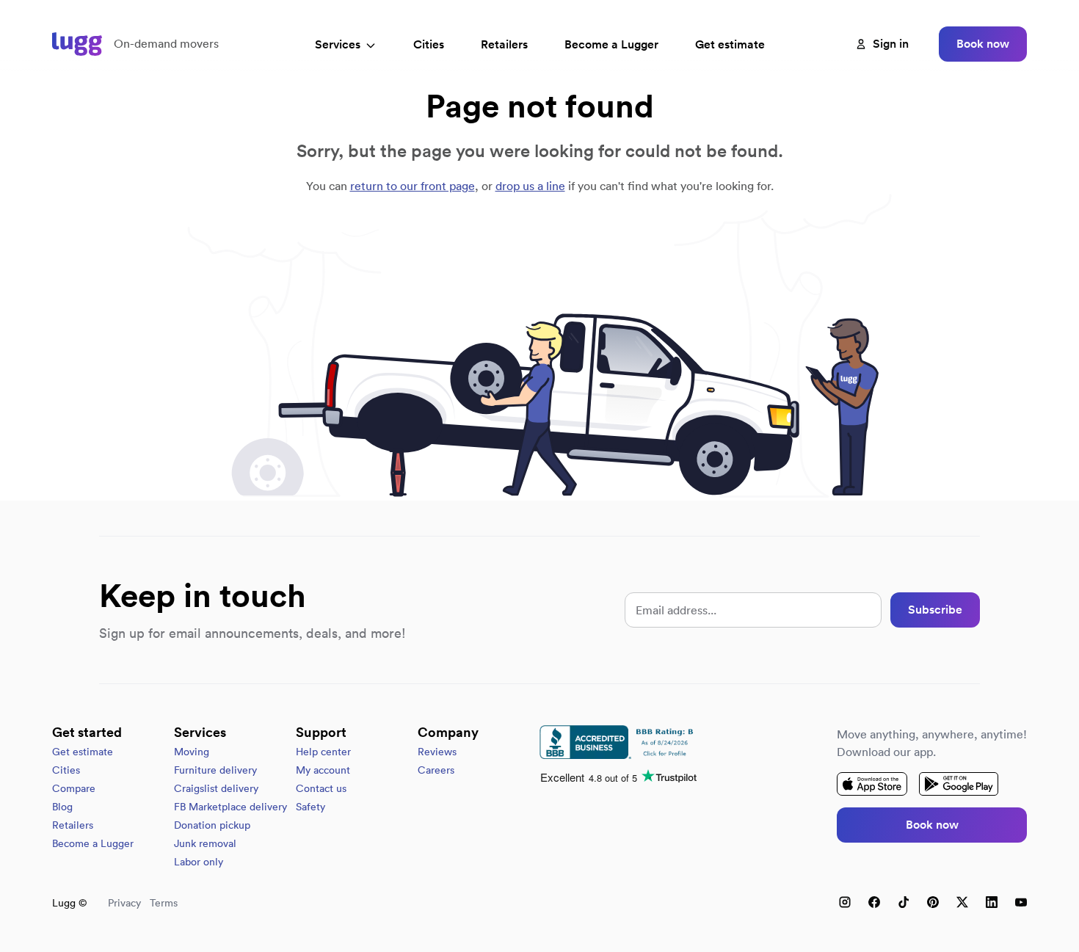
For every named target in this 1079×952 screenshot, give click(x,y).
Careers (436, 770)
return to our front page (412, 185)
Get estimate (730, 44)
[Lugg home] (77, 44)
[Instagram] (845, 902)
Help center (323, 751)
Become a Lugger (93, 843)
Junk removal (205, 843)
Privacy (124, 902)
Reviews (437, 751)
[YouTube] (1021, 902)
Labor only (198, 861)
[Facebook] (874, 902)
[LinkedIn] (992, 902)
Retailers (504, 44)
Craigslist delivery (216, 788)
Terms (164, 902)
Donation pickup (212, 825)
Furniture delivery (215, 770)
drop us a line (530, 185)
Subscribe (935, 609)
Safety (310, 806)
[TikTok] (903, 902)
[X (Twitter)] (962, 902)
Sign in (891, 43)
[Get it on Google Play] (958, 784)
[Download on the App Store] (872, 784)
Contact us (321, 788)
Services (337, 44)
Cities (428, 44)
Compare (73, 788)
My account (323, 770)
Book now (982, 43)
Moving (191, 751)
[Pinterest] (933, 902)
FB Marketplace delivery (230, 806)
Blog (62, 806)
